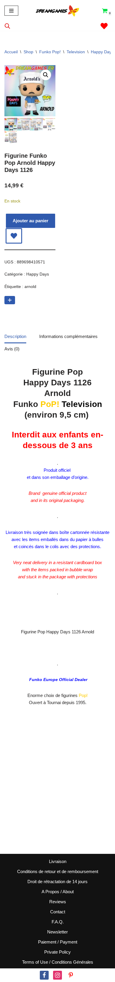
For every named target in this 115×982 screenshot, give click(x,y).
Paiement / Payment (57, 941)
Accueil (11, 51)
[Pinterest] (70, 975)
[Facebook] (44, 975)
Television (76, 51)
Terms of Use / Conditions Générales (57, 962)
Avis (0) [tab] (11, 348)
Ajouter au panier (30, 220)
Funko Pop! (50, 51)
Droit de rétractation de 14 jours (57, 881)
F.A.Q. (58, 921)
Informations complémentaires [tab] (68, 336)
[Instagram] (57, 975)
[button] (45, 75)
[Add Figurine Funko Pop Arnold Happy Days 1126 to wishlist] (14, 236)
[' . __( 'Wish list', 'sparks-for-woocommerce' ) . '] (104, 26)
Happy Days (102, 51)
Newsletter (57, 931)
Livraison (57, 861)
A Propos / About (58, 891)
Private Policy (57, 951)
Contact (57, 911)
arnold (30, 286)
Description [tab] (15, 336)
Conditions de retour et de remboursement (57, 871)
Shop (28, 51)
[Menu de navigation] (11, 11)
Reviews (57, 901)
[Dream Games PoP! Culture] (57, 10)
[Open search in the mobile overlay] (7, 25)
